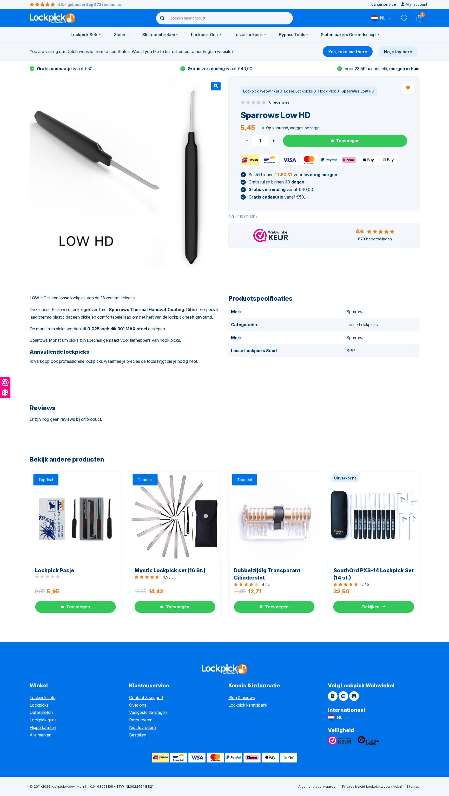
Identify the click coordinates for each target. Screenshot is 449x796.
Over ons (137, 705)
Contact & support (146, 697)
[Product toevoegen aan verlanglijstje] (408, 88)
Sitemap (412, 786)
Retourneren (141, 719)
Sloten (120, 34)
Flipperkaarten (43, 727)
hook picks (170, 340)
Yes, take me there (347, 51)
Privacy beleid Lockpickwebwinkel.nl (372, 786)
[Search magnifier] (162, 18)
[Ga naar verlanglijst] (403, 18)
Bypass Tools (292, 34)
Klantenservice (383, 4)
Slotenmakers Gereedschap (348, 34)
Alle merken (40, 735)
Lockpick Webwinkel (261, 91)
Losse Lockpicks (298, 91)
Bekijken (371, 606)
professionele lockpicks (81, 361)
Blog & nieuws (241, 697)
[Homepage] (52, 18)
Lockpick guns (43, 719)
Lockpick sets (42, 697)
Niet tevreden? (142, 727)
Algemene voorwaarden (318, 786)
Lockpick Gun (204, 34)
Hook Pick (327, 91)
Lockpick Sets (84, 34)
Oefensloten (41, 712)
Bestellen (137, 735)
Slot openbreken (158, 34)
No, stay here (398, 51)
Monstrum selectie (118, 297)
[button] (216, 86)
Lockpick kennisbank (247, 705)
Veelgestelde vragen (148, 712)
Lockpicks (39, 705)
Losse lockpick (248, 34)
